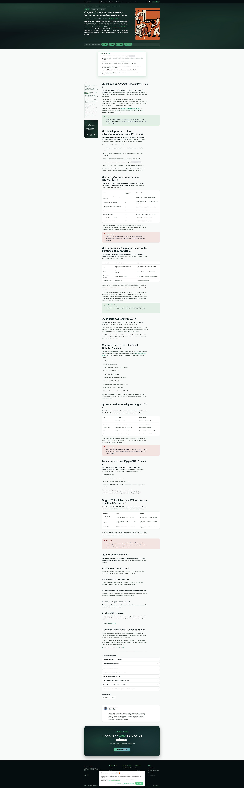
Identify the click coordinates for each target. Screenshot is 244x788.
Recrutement (137, 770)
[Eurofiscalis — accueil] (87, 1)
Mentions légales (151, 767)
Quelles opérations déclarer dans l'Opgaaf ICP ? (91, 93)
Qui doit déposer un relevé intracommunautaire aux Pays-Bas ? (91, 89)
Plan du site (150, 772)
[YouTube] (88, 775)
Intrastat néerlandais (108, 616)
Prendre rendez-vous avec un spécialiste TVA (113, 647)
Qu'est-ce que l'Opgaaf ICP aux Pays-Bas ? (91, 86)
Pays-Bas (92, 5)
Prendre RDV (155, 1)
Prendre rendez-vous (122, 749)
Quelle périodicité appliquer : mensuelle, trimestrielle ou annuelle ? (91, 96)
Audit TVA (111, 767)
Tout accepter (139, 783)
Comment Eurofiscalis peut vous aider (91, 116)
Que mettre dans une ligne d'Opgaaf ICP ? (90, 105)
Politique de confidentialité (153, 770)
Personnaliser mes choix (129, 783)
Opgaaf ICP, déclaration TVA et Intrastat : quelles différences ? (91, 111)
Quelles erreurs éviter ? (89, 113)
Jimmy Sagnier (104, 18)
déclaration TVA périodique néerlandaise (130, 108)
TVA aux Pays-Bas (111, 623)
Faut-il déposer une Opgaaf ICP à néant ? (91, 108)
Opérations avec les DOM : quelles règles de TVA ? (127, 768)
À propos (136, 1)
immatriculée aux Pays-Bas (119, 27)
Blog (89, 5)
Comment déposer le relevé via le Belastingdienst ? (91, 102)
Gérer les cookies (151, 775)
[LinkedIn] (85, 775)
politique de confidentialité (114, 780)
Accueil (85, 5)
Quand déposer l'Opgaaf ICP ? (90, 99)
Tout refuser (118, 783)
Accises (110, 770)
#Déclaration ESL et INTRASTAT (98, 9)
